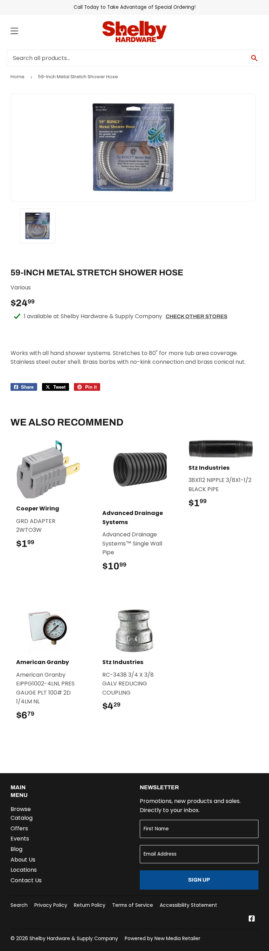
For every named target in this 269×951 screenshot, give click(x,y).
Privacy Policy (50, 905)
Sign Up (199, 880)
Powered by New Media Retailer (162, 938)
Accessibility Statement (188, 905)
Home (18, 76)
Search (19, 905)
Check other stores (196, 316)
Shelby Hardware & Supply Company (73, 938)
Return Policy (89, 905)
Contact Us (26, 880)
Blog (16, 849)
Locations (24, 870)
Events (20, 839)
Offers (19, 828)
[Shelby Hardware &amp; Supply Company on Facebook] (252, 919)
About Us (23, 860)
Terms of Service (132, 905)
